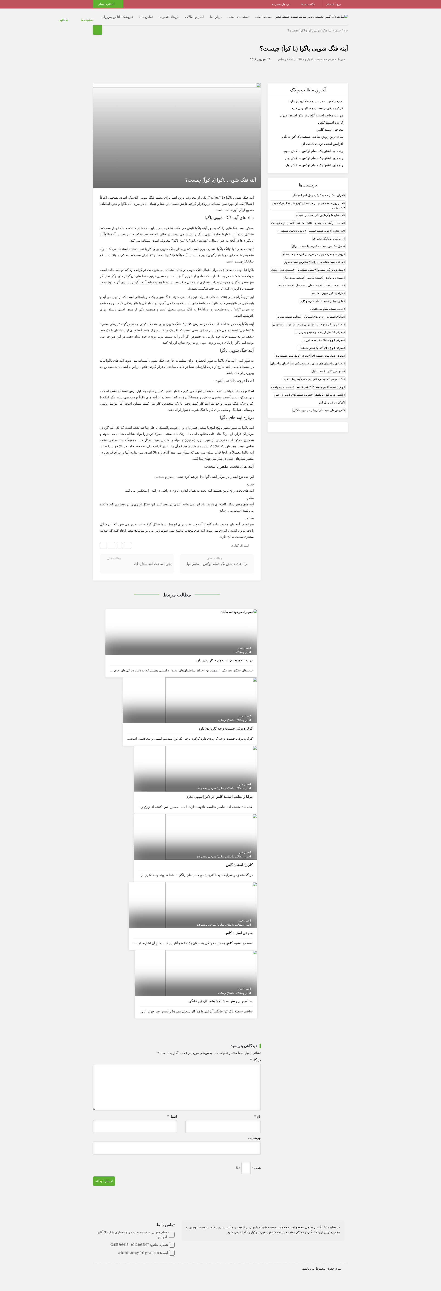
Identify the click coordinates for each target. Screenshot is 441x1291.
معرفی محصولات (325, 54)
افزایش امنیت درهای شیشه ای (322, 139)
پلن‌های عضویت (168, 14)
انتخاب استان (106, 4)
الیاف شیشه (304, 218)
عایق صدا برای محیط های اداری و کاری (322, 296)
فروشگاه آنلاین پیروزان (117, 14)
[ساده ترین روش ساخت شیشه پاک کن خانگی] (211, 968)
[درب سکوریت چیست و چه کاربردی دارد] (239, 607)
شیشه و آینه (285, 280)
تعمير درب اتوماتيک (282, 218)
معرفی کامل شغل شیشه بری (291, 350)
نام (257, 1112)
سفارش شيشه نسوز (296, 257)
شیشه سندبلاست (334, 280)
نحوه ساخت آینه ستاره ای (153, 559)
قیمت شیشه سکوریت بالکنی (327, 304)
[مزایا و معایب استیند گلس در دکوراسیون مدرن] (211, 763)
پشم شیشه (303, 382)
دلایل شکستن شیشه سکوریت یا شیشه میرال (318, 241)
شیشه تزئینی (314, 272)
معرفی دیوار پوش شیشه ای (328, 350)
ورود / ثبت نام (333, 4)
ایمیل (172, 1112)
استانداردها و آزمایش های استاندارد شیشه (320, 210)
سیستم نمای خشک (282, 265)
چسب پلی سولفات (282, 382)
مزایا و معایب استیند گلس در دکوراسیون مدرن (311, 111)
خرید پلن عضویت (281, 4)
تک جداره (338, 226)
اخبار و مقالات (194, 14)
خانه (345, 26)
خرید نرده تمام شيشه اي (291, 226)
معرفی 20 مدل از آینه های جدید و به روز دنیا (319, 327)
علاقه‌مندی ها (308, 4)
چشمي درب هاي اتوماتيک (329, 390)
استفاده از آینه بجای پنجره (329, 218)
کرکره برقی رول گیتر (331, 397)
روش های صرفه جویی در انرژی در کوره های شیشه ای (313, 249)
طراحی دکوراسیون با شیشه (328, 288)
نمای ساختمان (279, 358)
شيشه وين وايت (334, 272)
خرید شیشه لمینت (319, 226)
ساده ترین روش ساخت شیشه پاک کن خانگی (312, 132)
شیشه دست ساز (293, 272)
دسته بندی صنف (238, 14)
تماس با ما (146, 14)
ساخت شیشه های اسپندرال (328, 257)
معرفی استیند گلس (330, 125)
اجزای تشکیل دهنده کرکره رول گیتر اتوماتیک (318, 190)
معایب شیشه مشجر (288, 311)
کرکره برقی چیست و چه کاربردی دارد (317, 103)
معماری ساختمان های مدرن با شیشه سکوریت (317, 358)
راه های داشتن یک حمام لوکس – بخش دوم (314, 153)
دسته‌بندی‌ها (91, 17)
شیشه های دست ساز (308, 280)
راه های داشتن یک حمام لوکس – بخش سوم (313, 146)
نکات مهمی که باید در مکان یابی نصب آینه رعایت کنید (313, 374)
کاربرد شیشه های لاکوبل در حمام (292, 390)
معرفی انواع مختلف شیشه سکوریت (323, 335)
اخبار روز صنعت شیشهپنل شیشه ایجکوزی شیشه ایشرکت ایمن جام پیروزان (308, 200)
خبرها (338, 26)
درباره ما (216, 14)
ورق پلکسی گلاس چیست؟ (328, 382)
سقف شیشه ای (305, 265)
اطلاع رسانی (286, 54)
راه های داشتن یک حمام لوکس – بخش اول (314, 160)
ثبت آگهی (77, 17)
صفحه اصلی (263, 14)
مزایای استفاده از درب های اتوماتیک (323, 311)
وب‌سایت (254, 1133)
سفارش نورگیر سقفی (331, 265)
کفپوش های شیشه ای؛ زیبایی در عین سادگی (318, 405)
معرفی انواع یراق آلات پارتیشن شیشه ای (320, 343)
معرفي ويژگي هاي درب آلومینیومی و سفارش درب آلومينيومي (308, 319)
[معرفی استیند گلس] (211, 900)
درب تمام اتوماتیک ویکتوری (328, 233)
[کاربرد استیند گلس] (211, 832)
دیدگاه (255, 1055)
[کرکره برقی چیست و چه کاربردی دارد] (211, 695)
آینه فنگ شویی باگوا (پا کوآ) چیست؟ (304, 44)
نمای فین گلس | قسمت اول (328, 366)
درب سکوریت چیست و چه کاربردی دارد (316, 96)
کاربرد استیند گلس (330, 118)
